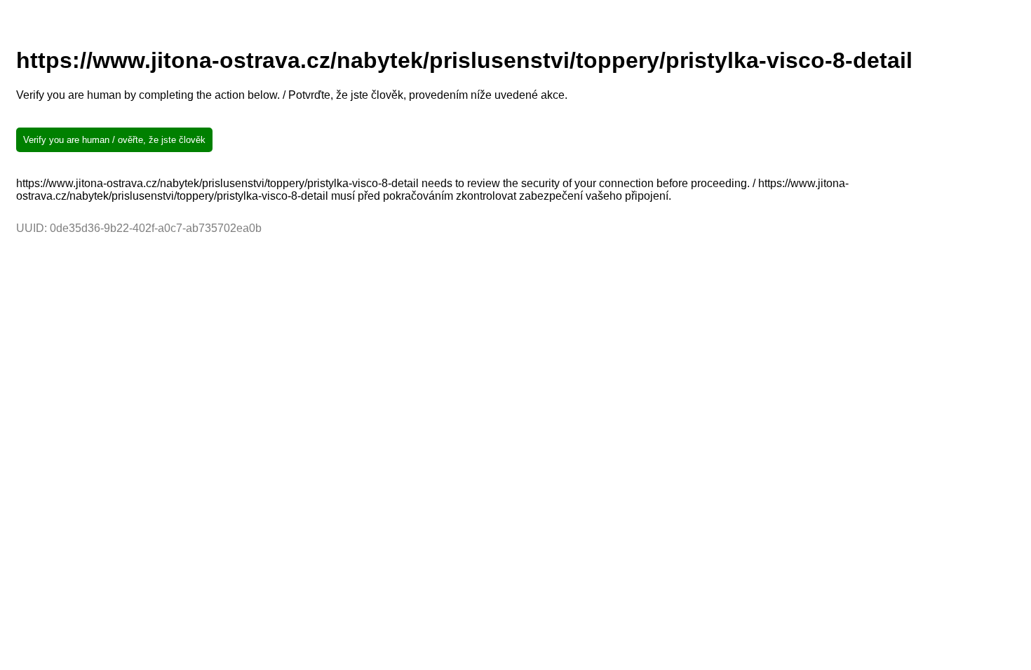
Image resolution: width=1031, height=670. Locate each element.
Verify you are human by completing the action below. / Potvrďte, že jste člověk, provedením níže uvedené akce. (291, 95)
